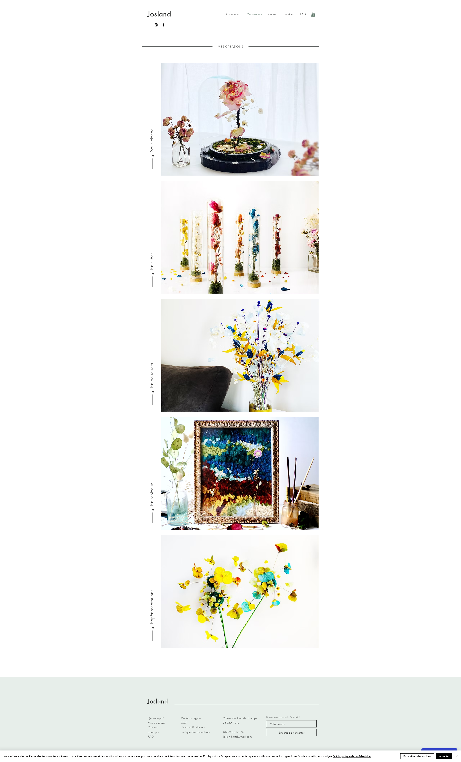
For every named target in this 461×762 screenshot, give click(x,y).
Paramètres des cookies (417, 756)
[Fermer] (457, 756)
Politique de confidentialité (195, 732)
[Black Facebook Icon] (163, 25)
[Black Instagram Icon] (156, 25)
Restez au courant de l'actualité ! (283, 717)
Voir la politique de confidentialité (352, 756)
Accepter (444, 756)
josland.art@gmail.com (237, 736)
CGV (184, 723)
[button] (313, 14)
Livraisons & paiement (193, 727)
